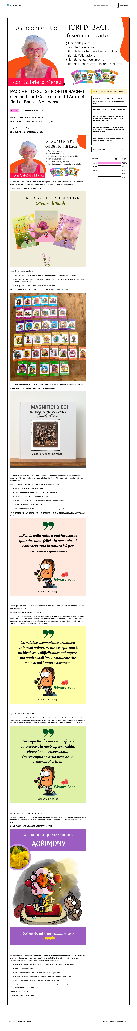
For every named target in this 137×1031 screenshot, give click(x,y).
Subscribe (124, 5)
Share (123, 149)
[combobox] (103, 149)
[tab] (64, 84)
